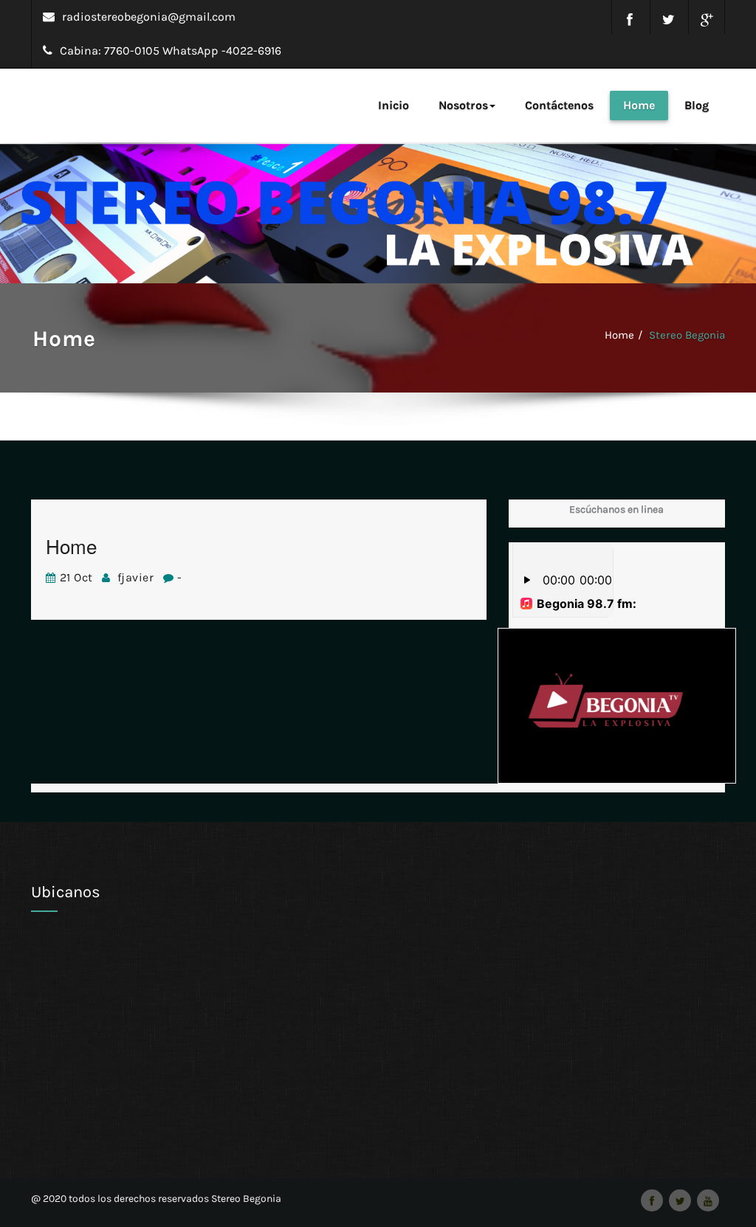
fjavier (137, 577)
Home (639, 105)
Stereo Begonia (687, 335)
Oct (76, 577)
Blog (696, 105)
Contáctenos (559, 105)
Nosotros (463, 105)
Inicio (393, 105)
